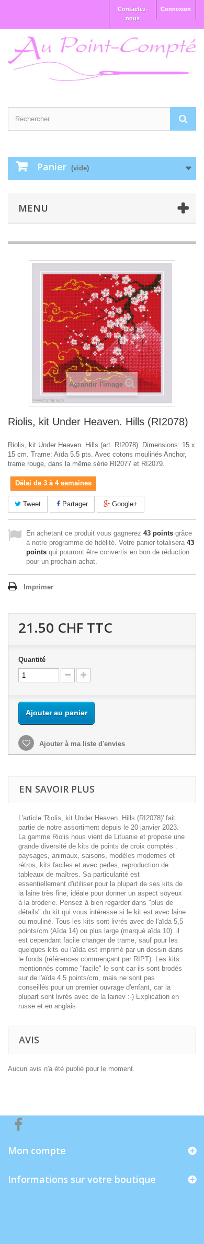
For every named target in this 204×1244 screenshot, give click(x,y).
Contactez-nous (133, 13)
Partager (74, 504)
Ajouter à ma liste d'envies (81, 744)
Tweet (31, 504)
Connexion (176, 9)
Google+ (124, 504)
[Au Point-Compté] (102, 59)
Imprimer (38, 587)
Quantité (32, 660)
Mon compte (37, 1150)
